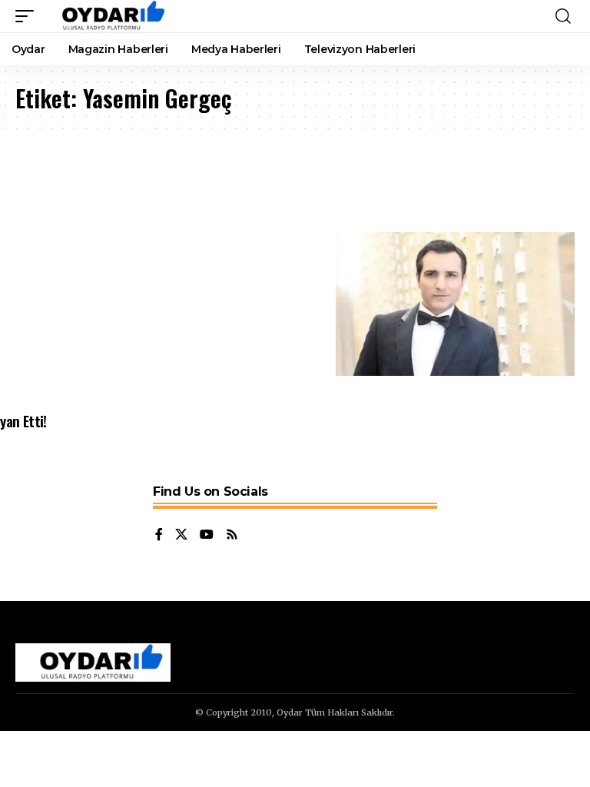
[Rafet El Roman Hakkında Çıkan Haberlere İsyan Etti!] (455, 304)
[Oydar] (106, 16)
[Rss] (232, 535)
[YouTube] (206, 535)
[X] (181, 535)
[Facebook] (159, 535)
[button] (28, 16)
